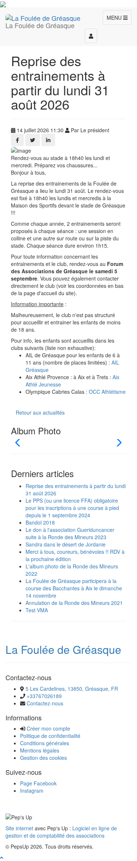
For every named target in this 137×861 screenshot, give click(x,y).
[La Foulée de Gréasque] (42, 16)
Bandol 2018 (40, 522)
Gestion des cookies (43, 757)
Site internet (19, 828)
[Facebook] (17, 140)
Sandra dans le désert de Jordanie (66, 544)
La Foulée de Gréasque (63, 649)
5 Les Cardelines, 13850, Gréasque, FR (72, 688)
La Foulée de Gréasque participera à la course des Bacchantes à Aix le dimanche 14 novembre (74, 588)
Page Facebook (38, 783)
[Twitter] (32, 140)
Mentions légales (39, 750)
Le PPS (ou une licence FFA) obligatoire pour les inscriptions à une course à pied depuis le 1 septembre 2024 (72, 508)
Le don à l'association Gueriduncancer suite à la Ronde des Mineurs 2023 (70, 533)
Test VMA (37, 610)
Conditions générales (44, 743)
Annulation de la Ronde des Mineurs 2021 (74, 602)
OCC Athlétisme (107, 391)
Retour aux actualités (40, 412)
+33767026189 (44, 696)
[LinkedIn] (48, 140)
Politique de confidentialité (50, 735)
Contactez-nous (45, 703)
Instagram (31, 790)
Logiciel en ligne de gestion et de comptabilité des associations (61, 831)
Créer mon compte (48, 728)
